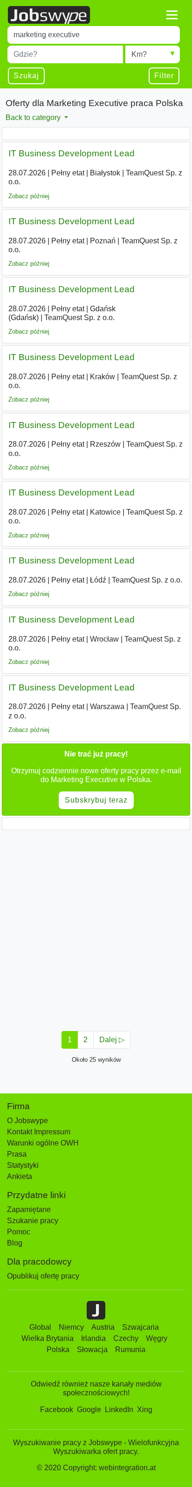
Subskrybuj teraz (96, 800)
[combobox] (93, 35)
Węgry (156, 1338)
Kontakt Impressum (38, 1132)
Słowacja (92, 1349)
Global (40, 1327)
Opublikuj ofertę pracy (43, 1276)
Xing (144, 1409)
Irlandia (93, 1338)
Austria (103, 1327)
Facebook (56, 1409)
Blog (14, 1243)
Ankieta (19, 1176)
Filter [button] (164, 76)
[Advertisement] (96, 928)
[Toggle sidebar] (172, 15)
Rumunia (130, 1349)
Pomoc (18, 1232)
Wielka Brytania (47, 1338)
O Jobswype (27, 1121)
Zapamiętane (29, 1209)
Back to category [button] (34, 117)
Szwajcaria (140, 1327)
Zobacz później (28, 196)
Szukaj (26, 76)
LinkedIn (119, 1409)
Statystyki (23, 1165)
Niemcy (71, 1327)
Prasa (17, 1154)
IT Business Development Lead (71, 153)
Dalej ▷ (111, 1040)
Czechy (125, 1338)
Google (89, 1409)
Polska (58, 1349)
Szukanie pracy (32, 1221)
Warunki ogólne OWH (43, 1143)
